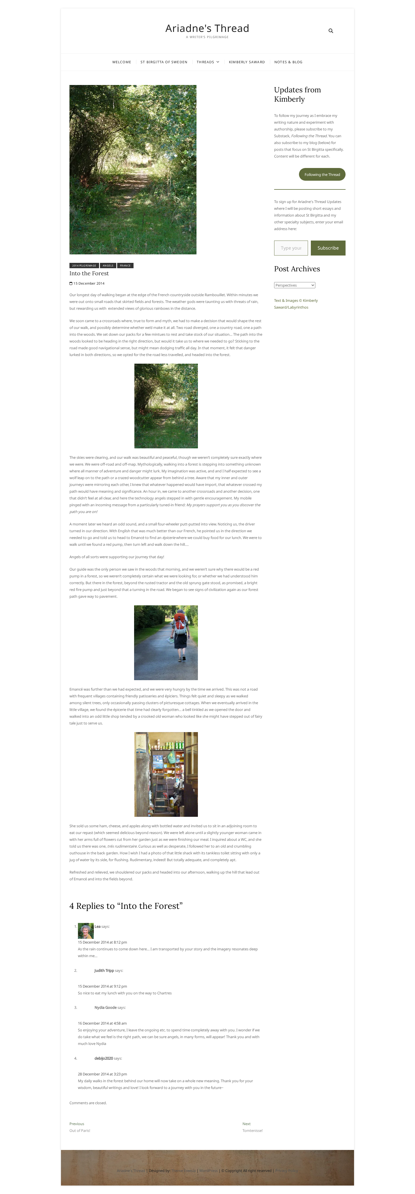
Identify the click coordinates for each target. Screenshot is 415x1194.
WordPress (208, 1170)
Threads (205, 62)
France (125, 265)
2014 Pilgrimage (84, 265)
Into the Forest (89, 273)
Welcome (121, 62)
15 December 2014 (88, 283)
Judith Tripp (104, 970)
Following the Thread (322, 174)
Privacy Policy (286, 1170)
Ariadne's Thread (207, 28)
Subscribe (328, 248)
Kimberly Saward (247, 62)
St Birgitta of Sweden (164, 62)
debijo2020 (104, 1058)
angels (108, 265)
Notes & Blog (288, 62)
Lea (98, 926)
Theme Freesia (183, 1170)
